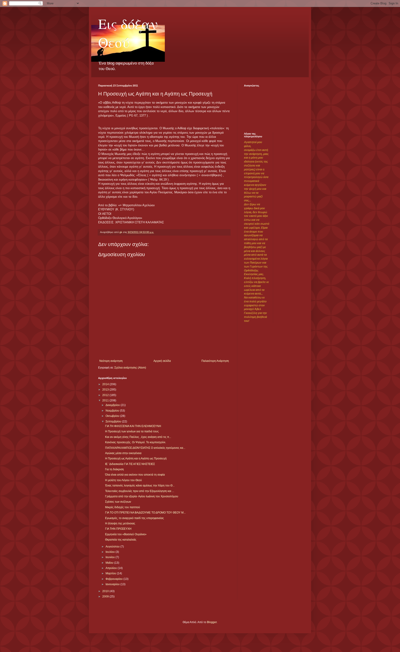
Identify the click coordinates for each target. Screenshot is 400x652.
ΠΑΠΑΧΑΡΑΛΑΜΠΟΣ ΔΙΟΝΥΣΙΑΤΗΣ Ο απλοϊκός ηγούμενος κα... (145, 447)
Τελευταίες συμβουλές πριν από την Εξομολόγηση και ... (139, 491)
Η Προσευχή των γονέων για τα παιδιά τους (132, 431)
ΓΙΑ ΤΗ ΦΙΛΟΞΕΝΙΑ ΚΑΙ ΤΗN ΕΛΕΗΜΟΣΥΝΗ (133, 426)
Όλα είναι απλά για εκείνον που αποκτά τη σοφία (135, 474)
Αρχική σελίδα (162, 361)
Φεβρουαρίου (114, 579)
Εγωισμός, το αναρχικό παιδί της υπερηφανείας (134, 518)
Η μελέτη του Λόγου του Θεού (123, 480)
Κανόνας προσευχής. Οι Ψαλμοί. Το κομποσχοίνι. (135, 442)
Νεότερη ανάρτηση (111, 361)
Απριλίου (112, 568)
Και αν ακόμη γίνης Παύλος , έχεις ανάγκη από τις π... (138, 437)
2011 (105, 400)
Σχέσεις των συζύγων (118, 501)
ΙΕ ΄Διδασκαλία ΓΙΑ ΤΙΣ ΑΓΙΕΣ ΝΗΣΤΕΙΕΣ (130, 464)
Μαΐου (110, 562)
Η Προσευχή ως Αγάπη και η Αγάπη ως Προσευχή (136, 458)
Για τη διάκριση (114, 469)
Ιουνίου (111, 557)
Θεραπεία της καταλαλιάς (120, 539)
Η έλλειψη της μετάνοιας (120, 523)
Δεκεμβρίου (113, 405)
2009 (105, 596)
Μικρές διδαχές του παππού (122, 507)
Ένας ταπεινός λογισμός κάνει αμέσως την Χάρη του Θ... (140, 485)
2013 (105, 389)
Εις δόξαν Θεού (128, 32)
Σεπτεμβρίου (114, 421)
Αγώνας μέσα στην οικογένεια (123, 453)
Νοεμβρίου (113, 410)
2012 (105, 395)
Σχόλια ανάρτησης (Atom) (130, 367)
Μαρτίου (111, 573)
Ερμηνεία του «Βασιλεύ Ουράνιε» (126, 534)
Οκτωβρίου (113, 416)
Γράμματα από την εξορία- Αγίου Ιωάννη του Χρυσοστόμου (141, 496)
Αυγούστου (113, 546)
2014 (105, 384)
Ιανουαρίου (113, 584)
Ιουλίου (111, 552)
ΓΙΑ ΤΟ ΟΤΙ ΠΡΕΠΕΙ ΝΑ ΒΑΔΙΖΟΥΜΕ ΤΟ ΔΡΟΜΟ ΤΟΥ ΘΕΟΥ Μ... (145, 512)
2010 (105, 591)
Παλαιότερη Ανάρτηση (215, 361)
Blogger (212, 622)
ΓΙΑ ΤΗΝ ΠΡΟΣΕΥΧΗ (118, 528)
